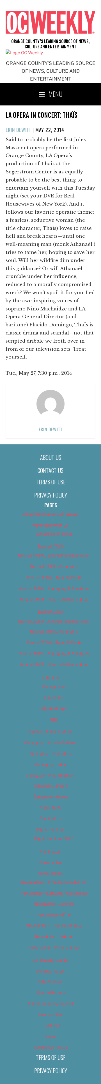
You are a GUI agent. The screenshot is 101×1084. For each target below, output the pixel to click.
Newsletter (50, 862)
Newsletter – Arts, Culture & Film (54, 882)
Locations (54, 697)
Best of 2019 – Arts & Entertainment (54, 621)
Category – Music (50, 786)
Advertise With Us (51, 525)
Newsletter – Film (54, 915)
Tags (54, 719)
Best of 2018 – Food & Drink (54, 577)
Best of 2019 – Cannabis (54, 632)
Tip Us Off (51, 1025)
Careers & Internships (50, 731)
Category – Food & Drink (51, 775)
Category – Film (50, 764)
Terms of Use (50, 482)
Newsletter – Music (54, 936)
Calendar (50, 677)
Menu (56, 94)
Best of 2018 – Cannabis (54, 566)
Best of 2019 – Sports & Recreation (54, 664)
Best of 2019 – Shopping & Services (54, 653)
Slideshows (50, 981)
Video (50, 1036)
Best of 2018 (50, 547)
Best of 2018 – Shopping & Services (54, 588)
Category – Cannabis (50, 753)
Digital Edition (51, 829)
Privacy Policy (50, 495)
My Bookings (54, 708)
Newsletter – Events (54, 904)
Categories (54, 686)
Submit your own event (50, 1003)
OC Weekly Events (51, 960)
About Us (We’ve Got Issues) (51, 514)
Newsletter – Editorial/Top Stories (54, 893)
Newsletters (50, 873)
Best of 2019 (50, 612)
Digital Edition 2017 (54, 838)
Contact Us (50, 470)
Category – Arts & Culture (50, 742)
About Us (50, 457)
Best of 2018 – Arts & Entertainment (54, 556)
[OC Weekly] (24, 52)
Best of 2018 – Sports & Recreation (54, 599)
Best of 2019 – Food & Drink (54, 642)
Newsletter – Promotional (53, 947)
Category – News (50, 797)
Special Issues (50, 992)
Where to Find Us (50, 1047)
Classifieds (50, 807)
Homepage (50, 851)
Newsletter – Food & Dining (54, 925)
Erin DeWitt (18, 129)
